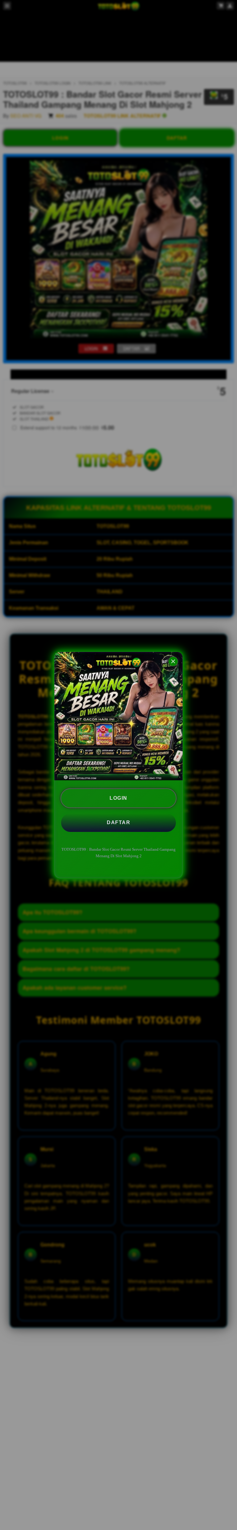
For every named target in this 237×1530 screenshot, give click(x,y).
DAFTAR (118, 822)
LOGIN (118, 798)
